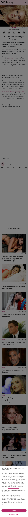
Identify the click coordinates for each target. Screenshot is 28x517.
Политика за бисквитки (13, 488)
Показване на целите (14, 514)
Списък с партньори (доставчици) (10, 505)
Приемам (14, 510)
